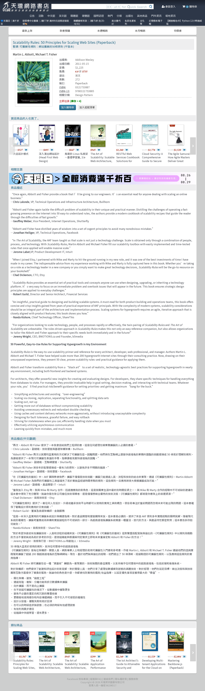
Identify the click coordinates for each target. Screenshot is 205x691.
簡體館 (74, 16)
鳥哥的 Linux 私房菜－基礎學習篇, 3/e (76, 155)
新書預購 (65, 31)
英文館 (63, 16)
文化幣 (142, 22)
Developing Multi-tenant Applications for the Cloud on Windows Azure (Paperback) (153, 667)
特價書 (178, 31)
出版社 (129, 16)
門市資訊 (156, 16)
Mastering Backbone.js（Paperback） (176, 664)
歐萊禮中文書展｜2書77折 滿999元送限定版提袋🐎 (46, 22)
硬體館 (86, 16)
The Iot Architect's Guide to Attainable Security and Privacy (128, 665)
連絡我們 (108, 679)
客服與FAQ (96, 679)
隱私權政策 (121, 679)
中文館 (51, 16)
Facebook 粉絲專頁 (77, 679)
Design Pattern (84, 95)
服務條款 (133, 679)
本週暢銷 (102, 31)
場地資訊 (170, 16)
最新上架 (27, 31)
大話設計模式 (21, 154)
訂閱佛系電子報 (155, 22)
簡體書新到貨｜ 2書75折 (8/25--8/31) (89, 22)
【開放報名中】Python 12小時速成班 (184, 22)
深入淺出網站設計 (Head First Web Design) (49, 157)
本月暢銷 (140, 31)
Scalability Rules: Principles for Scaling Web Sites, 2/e (24, 665)
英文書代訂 (116, 22)
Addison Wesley (84, 60)
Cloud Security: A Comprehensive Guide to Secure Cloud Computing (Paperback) (153, 161)
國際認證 (99, 16)
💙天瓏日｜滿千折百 (10, 22)
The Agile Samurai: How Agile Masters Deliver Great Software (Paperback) (179, 161)
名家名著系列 (130, 22)
